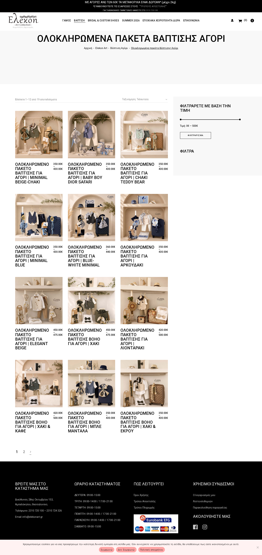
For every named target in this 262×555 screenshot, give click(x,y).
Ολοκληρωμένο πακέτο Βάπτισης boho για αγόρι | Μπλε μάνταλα (85, 422)
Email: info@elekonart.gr (29, 516)
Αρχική (88, 48)
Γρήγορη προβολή (26, 114)
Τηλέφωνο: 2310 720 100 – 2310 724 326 (38, 510)
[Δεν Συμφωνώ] (257, 547)
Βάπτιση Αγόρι (119, 48)
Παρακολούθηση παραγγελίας (210, 507)
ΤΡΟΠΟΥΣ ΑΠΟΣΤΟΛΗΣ (153, 6)
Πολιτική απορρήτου (151, 549)
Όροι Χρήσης (141, 495)
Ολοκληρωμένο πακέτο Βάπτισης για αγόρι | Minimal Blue (32, 256)
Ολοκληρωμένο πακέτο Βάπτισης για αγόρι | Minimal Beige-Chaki (32, 173)
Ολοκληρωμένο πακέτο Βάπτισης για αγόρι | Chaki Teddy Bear (137, 173)
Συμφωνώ (106, 549)
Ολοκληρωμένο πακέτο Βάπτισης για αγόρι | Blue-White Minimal (85, 256)
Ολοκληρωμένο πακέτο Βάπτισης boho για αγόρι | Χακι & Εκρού (138, 422)
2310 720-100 (152, 10)
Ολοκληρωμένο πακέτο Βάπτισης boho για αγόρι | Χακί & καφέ (32, 422)
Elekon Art (101, 48)
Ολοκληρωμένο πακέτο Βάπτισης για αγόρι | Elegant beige (32, 339)
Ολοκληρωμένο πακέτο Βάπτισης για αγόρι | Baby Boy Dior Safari (85, 173)
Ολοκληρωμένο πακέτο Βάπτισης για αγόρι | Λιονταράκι (137, 339)
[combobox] (143, 99)
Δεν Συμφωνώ (126, 549)
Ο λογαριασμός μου (204, 495)
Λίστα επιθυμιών (203, 501)
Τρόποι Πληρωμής (144, 507)
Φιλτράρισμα (195, 135)
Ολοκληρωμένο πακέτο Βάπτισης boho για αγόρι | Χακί (85, 337)
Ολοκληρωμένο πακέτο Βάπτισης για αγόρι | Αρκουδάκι (137, 256)
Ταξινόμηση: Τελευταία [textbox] (135, 99)
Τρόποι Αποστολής (145, 501)
